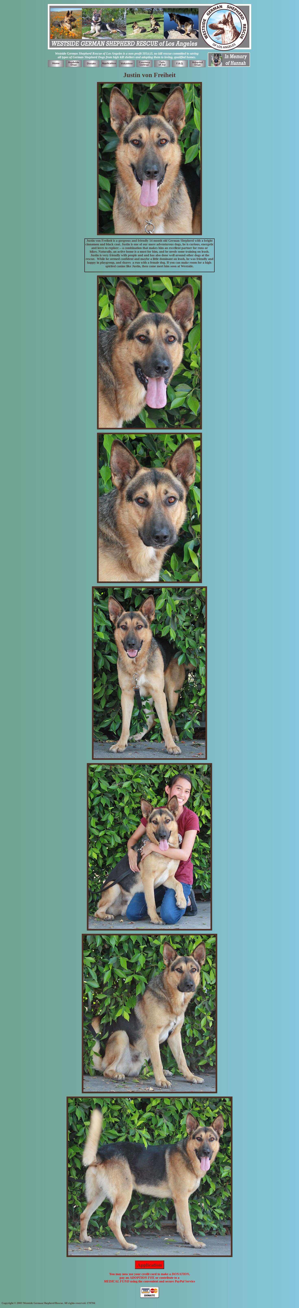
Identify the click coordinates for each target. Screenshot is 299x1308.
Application (149, 1264)
